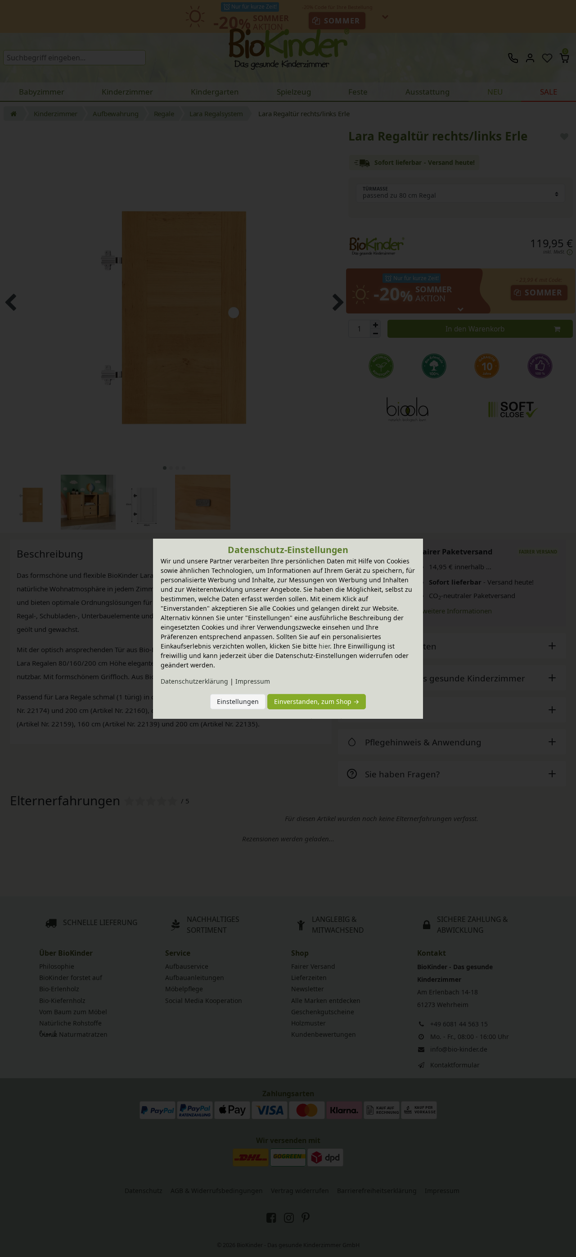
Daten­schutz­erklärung (194, 681)
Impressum (252, 681)
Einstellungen (238, 701)
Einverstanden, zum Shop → (316, 701)
